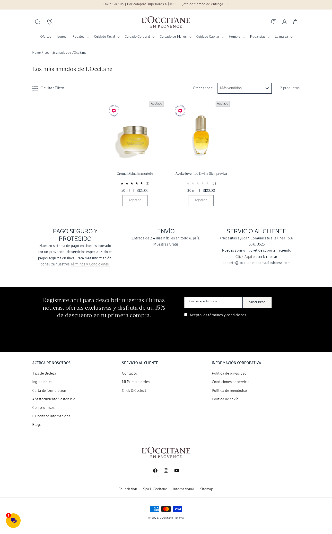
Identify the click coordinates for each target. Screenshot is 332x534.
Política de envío (225, 399)
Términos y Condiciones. (90, 264)
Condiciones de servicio (231, 382)
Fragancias (257, 36)
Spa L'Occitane (155, 489)
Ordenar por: (203, 88)
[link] (135, 154)
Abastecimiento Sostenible (53, 399)
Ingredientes (42, 382)
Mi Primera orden (136, 382)
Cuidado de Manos (173, 36)
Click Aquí (244, 257)
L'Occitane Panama (172, 517)
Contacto (129, 373)
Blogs (37, 425)
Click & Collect (134, 391)
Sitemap (206, 489)
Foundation (128, 489)
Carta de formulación (49, 391)
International (183, 489)
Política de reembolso (229, 391)
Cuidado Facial (104, 36)
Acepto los (217, 315)
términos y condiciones (227, 315)
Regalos (78, 36)
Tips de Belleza (44, 373)
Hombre (235, 36)
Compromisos (43, 408)
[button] (37, 21)
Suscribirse (257, 302)
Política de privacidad (229, 373)
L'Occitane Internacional (51, 416)
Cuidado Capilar (207, 36)
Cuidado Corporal (137, 36)
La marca (281, 36)
